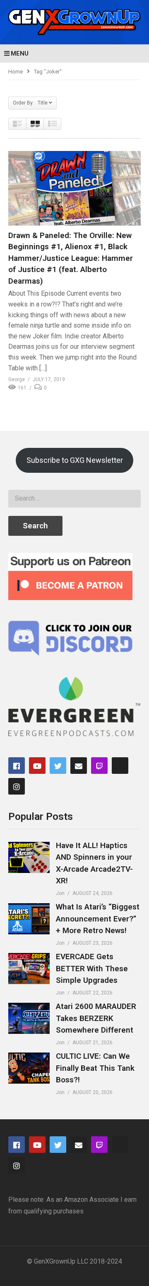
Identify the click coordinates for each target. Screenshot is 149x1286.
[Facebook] (16, 765)
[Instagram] (16, 786)
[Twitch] (99, 765)
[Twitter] (58, 765)
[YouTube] (37, 765)
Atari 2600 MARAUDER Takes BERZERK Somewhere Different (96, 1018)
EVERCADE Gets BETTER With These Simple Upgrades (92, 968)
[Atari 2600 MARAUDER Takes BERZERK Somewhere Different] (29, 1018)
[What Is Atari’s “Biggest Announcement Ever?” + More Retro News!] (29, 918)
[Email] (78, 765)
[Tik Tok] (120, 765)
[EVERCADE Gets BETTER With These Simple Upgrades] (29, 968)
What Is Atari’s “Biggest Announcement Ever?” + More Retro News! (97, 918)
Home (15, 71)
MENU (20, 53)
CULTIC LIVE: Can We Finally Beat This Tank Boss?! (95, 1067)
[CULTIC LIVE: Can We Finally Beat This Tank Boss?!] (29, 1068)
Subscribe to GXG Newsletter (74, 460)
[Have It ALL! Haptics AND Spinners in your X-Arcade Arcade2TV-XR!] (29, 857)
